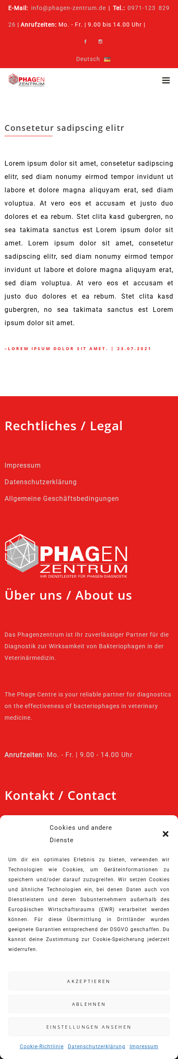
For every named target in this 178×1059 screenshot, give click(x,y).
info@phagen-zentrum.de (68, 8)
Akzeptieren (89, 981)
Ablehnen (89, 1004)
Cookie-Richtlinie (42, 1046)
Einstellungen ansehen (89, 1027)
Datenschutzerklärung (96, 1046)
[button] (165, 834)
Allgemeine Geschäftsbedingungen (62, 499)
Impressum (144, 1046)
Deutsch (88, 59)
